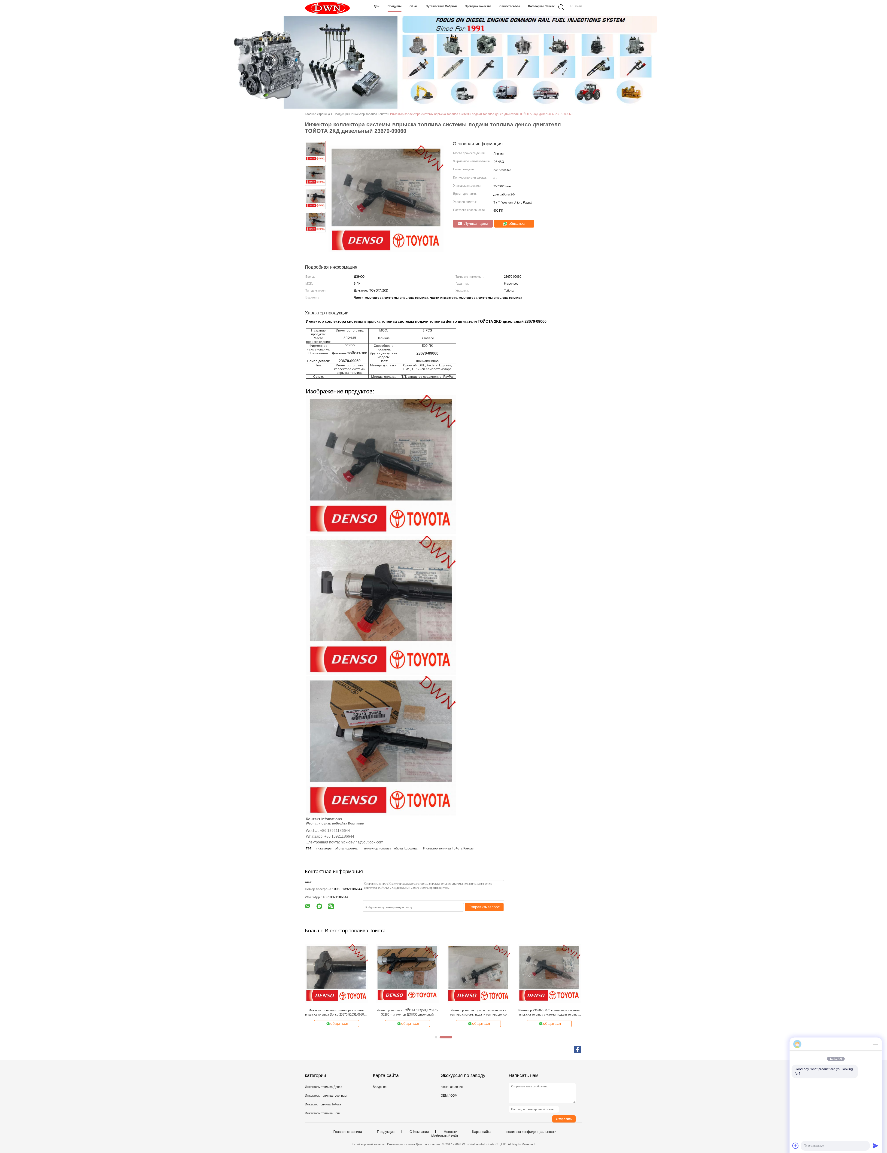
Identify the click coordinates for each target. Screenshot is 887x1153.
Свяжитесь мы (509, 6)
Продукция (386, 1131)
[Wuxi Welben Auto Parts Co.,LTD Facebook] (577, 1049)
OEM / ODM (449, 1095)
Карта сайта (481, 1131)
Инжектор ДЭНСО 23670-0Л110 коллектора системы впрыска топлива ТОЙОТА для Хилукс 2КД (337, 1013)
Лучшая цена (475, 223)
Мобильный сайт (444, 1136)
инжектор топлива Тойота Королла (390, 848)
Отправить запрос (484, 907)
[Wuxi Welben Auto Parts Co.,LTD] (327, 8)
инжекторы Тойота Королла (337, 848)
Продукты (394, 6)
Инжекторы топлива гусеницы (325, 1095)
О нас (414, 6)
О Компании (419, 1131)
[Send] (875, 1146)
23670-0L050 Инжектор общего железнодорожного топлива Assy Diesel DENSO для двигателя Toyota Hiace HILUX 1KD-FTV (478, 1013)
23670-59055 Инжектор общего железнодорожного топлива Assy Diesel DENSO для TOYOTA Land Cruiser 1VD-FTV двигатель (407, 1013)
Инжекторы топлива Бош (322, 1113)
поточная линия (452, 1087)
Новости (450, 1131)
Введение (379, 1087)
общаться (516, 223)
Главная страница (347, 1131)
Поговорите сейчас (541, 6)
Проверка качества (478, 6)
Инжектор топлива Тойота (323, 1104)
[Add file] (795, 1146)
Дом (377, 6)
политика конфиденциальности (531, 1131)
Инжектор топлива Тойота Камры (448, 848)
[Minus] (875, 1044)
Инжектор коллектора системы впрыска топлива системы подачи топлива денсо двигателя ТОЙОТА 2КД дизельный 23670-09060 (481, 114)
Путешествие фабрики (441, 6)
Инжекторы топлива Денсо (323, 1087)
